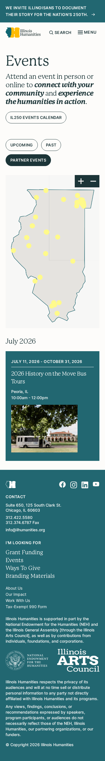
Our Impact (16, 594)
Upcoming (21, 144)
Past (51, 144)
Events (15, 560)
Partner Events (28, 160)
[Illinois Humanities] (23, 32)
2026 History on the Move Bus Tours (48, 378)
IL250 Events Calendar (36, 117)
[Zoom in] (81, 181)
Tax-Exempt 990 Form (26, 606)
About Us (14, 588)
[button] (40, 277)
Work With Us (18, 600)
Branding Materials (30, 576)
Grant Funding (24, 552)
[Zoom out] (93, 181)
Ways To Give (23, 568)
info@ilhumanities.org (25, 529)
